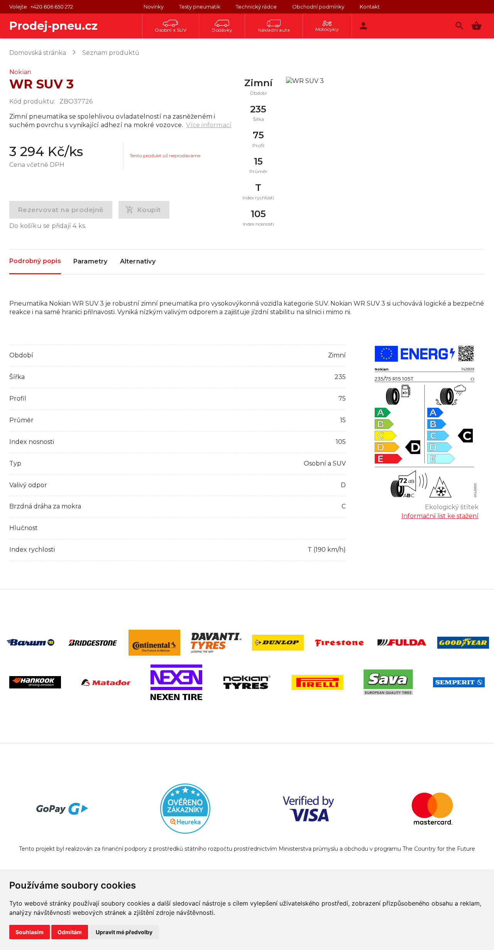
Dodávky (221, 30)
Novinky (154, 6)
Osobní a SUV (170, 30)
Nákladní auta (274, 30)
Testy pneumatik (199, 6)
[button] (476, 25)
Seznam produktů (110, 52)
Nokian (20, 72)
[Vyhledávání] (459, 25)
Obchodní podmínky (318, 6)
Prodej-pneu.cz (53, 25)
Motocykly (327, 29)
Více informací (209, 125)
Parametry (90, 261)
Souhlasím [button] (29, 932)
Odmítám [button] (70, 932)
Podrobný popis (35, 261)
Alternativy (138, 261)
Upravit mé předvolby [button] (124, 932)
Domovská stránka (37, 52)
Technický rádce (256, 6)
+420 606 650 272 (51, 6)
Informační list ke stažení (440, 516)
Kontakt (370, 6)
